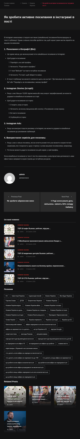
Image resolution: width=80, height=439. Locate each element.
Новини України (23, 237)
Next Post (65, 197)
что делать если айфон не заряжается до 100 (22, 358)
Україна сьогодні (52, 320)
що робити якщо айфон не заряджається (20, 377)
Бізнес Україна (50, 296)
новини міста (63, 343)
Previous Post (16, 197)
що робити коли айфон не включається (20, 362)
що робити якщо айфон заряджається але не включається (27, 372)
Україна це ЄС (67, 320)
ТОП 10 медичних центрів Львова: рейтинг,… (36, 253)
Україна (22, 320)
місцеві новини (42, 334)
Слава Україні (10, 320)
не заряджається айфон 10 (15, 343)
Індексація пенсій (35, 296)
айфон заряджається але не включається (41, 324)
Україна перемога (35, 320)
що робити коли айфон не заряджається (52, 362)
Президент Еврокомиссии (58, 315)
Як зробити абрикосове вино (20, 201)
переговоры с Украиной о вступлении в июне (22, 348)
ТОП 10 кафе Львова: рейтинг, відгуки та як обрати (14, 399)
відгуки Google (56, 329)
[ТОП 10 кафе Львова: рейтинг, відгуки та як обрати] (9, 229)
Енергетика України (35, 300)
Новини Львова (23, 225)
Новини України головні (52, 305)
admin (22, 231)
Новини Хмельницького (36, 315)
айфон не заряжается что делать (17, 329)
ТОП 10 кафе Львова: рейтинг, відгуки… (34, 228)
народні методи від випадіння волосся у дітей (54, 339)
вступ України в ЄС (40, 329)
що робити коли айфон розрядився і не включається (24, 367)
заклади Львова (26, 334)
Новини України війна (32, 305)
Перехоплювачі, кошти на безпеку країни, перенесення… (41, 266)
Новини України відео (13, 305)
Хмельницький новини (14, 324)
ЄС (7, 296)
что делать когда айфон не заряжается (56, 358)
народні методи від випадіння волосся (20, 339)
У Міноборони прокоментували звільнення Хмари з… (40, 241)
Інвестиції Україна (18, 296)
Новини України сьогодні (14, 315)
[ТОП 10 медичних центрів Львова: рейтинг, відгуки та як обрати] (9, 254)
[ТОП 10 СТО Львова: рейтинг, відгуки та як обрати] (9, 279)
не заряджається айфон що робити (41, 343)
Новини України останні (58, 310)
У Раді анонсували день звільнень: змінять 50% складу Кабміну (58, 204)
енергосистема (11, 334)
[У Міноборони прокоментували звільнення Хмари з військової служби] (9, 242)
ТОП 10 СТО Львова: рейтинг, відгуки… (34, 278)
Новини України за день (14, 310)
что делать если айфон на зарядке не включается (24, 353)
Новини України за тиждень (36, 310)
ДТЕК (22, 300)
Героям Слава (11, 300)
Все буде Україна (66, 296)
